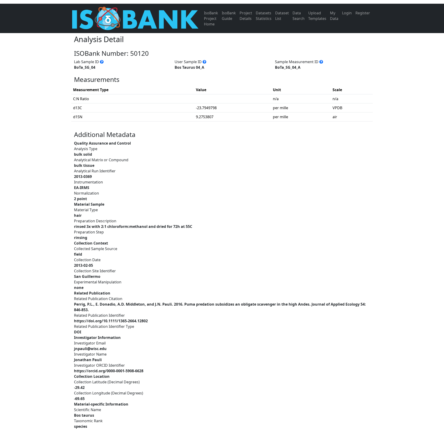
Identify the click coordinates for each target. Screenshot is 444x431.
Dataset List (282, 15)
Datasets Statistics (263, 15)
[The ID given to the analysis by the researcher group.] (204, 61)
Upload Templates (317, 15)
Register (362, 13)
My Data (334, 15)
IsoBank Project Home (211, 18)
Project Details (246, 15)
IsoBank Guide (229, 15)
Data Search (299, 15)
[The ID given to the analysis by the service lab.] (102, 61)
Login (347, 13)
